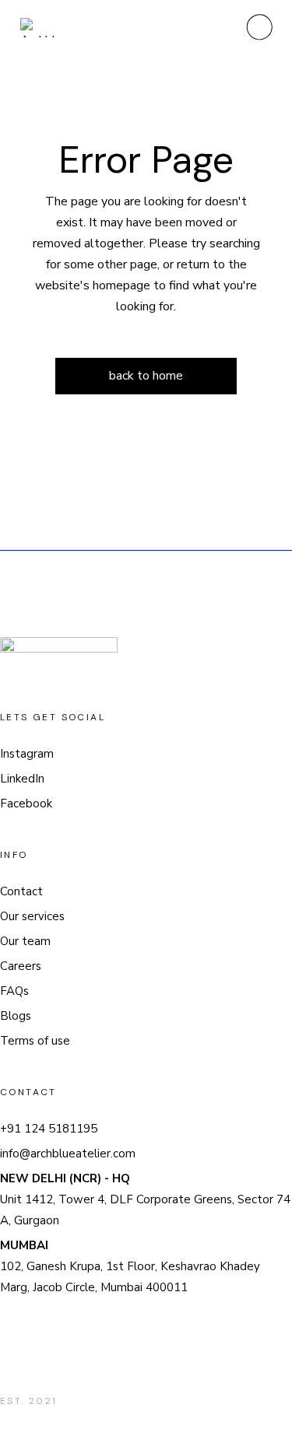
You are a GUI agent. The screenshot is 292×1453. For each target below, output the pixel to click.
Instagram (27, 754)
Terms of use (35, 1041)
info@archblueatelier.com (67, 1153)
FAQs (14, 991)
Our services (32, 916)
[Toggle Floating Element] (235, 1378)
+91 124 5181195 (48, 1128)
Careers (20, 966)
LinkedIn (22, 778)
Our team (25, 941)
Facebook (26, 803)
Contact (21, 891)
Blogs (15, 1016)
